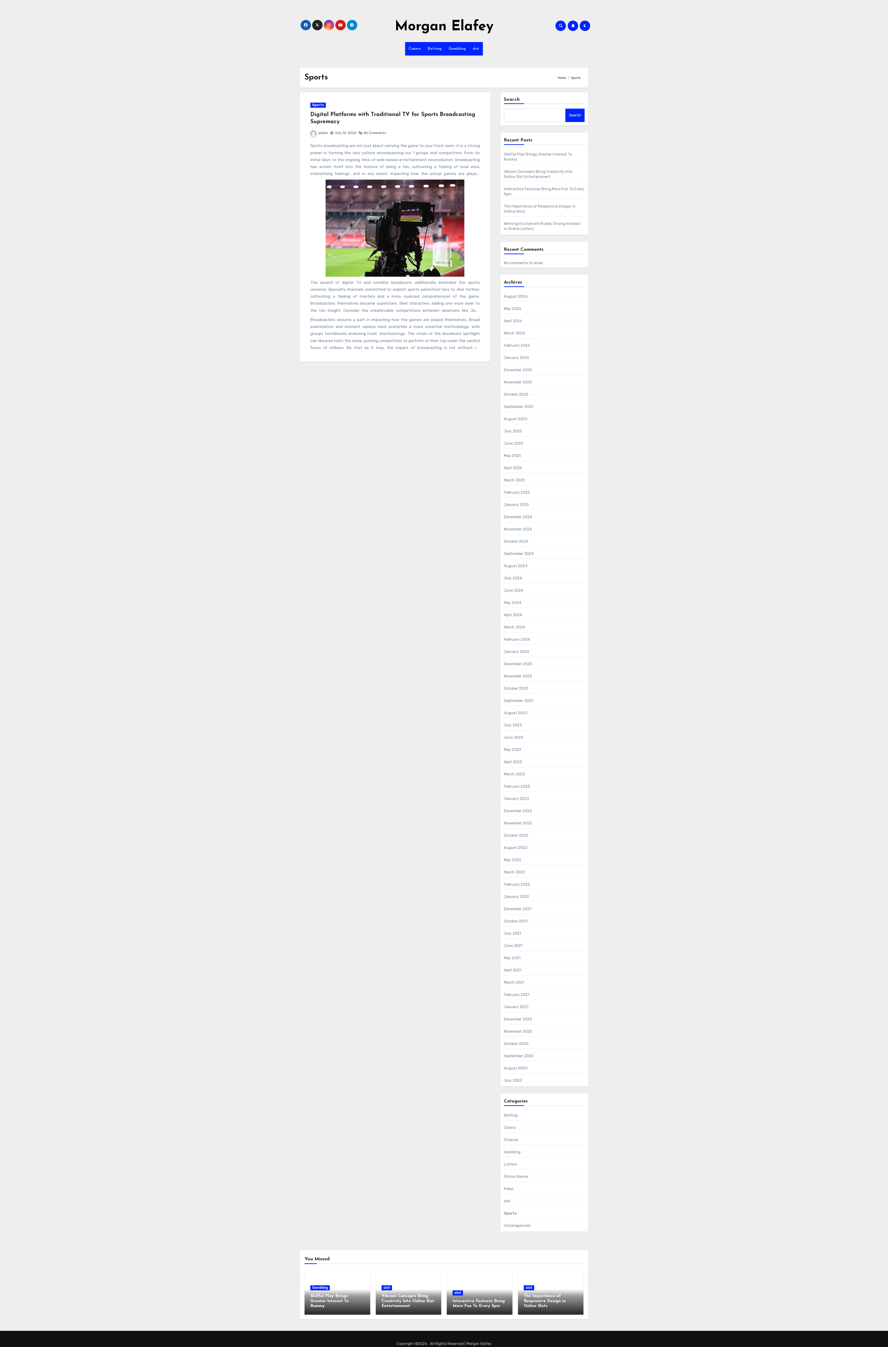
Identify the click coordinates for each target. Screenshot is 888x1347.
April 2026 (513, 321)
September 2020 (519, 1056)
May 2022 (512, 860)
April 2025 (513, 468)
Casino (415, 49)
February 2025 (517, 492)
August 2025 (515, 419)
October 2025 (516, 394)
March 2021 (514, 982)
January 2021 (516, 1007)
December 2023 (518, 664)
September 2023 (518, 700)
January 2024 (516, 651)
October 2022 (516, 835)
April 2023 (513, 762)
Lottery (510, 1164)
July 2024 (513, 578)
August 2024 (515, 566)
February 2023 (517, 786)
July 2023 (513, 725)
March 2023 (514, 774)
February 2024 (517, 639)
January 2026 (516, 357)
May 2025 (512, 455)
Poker (509, 1189)
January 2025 (516, 504)
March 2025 (514, 480)
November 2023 (518, 676)
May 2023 (512, 749)
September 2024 (519, 553)
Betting (435, 49)
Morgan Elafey (444, 27)
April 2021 (513, 970)
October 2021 (516, 921)
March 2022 (514, 872)
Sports (318, 105)
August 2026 (515, 296)
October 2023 (516, 688)
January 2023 (516, 798)
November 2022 (518, 823)
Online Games (516, 1176)
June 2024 (514, 590)
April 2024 (513, 615)
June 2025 (513, 443)
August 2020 (515, 1068)
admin (323, 133)
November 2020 (518, 1031)
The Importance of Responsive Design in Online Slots (545, 1301)
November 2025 (518, 382)
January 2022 (516, 896)
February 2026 (517, 345)
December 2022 (518, 811)
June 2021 (513, 945)
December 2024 (518, 517)
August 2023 (515, 713)
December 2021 (518, 909)
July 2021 (512, 933)
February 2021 (517, 994)
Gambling (457, 49)
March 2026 (514, 333)
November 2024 (518, 529)
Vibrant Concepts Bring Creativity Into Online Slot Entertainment (408, 1301)
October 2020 (516, 1043)
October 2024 (516, 541)
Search (512, 99)
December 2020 (518, 1019)
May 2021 (512, 958)
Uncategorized (517, 1225)
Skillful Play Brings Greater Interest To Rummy (329, 1301)
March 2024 (514, 627)
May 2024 (512, 602)
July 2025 (513, 431)
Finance (511, 1140)
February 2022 (517, 884)
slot (476, 49)
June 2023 (513, 737)
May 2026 (512, 308)
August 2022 (515, 847)
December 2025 (518, 370)
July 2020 (513, 1080)
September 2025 (518, 406)
